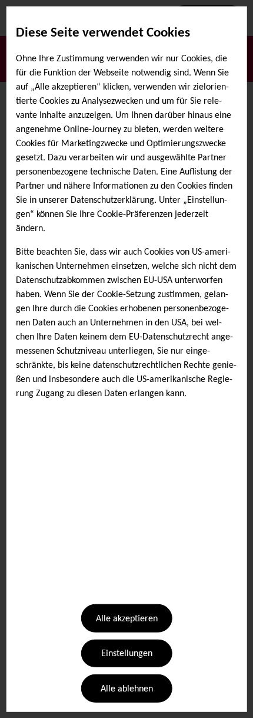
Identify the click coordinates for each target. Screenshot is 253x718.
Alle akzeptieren (127, 619)
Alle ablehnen (127, 689)
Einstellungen (126, 653)
